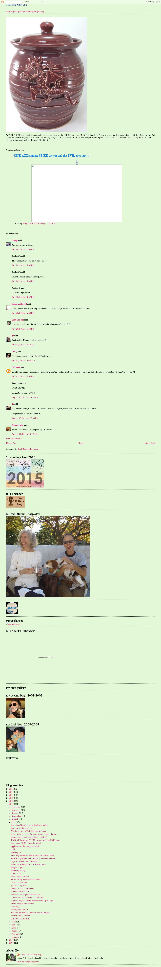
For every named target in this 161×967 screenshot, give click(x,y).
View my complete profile (28, 962)
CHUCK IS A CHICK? (20, 919)
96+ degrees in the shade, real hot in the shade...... (34, 856)
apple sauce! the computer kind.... (26, 846)
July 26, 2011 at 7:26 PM (23, 313)
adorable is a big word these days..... (27, 895)
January (15, 937)
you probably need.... (20, 886)
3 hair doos (16, 874)
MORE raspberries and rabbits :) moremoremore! (33, 859)
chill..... (14, 850)
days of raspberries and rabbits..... (26, 862)
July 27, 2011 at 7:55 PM (23, 377)
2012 (11, 801)
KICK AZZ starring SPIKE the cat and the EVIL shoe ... (36, 840)
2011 (11, 804)
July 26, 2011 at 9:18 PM (23, 329)
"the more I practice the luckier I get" (28, 898)
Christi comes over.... (20, 883)
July (13, 822)
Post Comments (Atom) (28, 449)
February (15, 934)
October (15, 813)
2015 (11, 792)
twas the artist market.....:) (23, 828)
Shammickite (17, 425)
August (15, 819)
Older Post (150, 443)
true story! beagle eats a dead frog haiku (29, 825)
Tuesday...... (16, 907)
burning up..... (17, 853)
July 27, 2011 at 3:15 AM (23, 345)
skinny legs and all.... (20, 910)
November (16, 810)
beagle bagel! (17, 868)
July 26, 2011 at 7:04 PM (23, 266)
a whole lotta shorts (20, 892)
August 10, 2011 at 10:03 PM (25, 418)
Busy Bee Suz (18, 320)
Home (81, 443)
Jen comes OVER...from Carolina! (26, 843)
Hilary (14, 352)
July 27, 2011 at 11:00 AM (23, 361)
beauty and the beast (20, 916)
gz (13, 336)
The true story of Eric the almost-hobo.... (29, 831)
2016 (11, 789)
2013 (11, 798)
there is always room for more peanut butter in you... (34, 834)
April (13, 928)
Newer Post (11, 443)
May (13, 925)
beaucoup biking (18, 871)
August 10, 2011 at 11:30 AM (25, 398)
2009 (11, 943)
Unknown (16, 368)
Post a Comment (13, 439)
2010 (11, 940)
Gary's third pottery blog (30, 955)
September (16, 816)
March (14, 931)
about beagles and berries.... (23, 904)
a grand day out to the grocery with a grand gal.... (33, 901)
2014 (11, 795)
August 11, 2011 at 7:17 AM (24, 434)
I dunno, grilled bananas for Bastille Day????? (31, 913)
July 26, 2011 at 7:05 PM (23, 281)
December (16, 807)
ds (13, 404)
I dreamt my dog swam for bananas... (27, 880)
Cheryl (15, 241)
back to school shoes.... (21, 877)
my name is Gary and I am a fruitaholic (28, 865)
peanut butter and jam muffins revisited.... (30, 837)
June (13, 922)
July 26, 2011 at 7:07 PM (23, 297)
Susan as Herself (19, 304)
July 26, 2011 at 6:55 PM (23, 250)
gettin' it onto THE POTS (22, 889)
